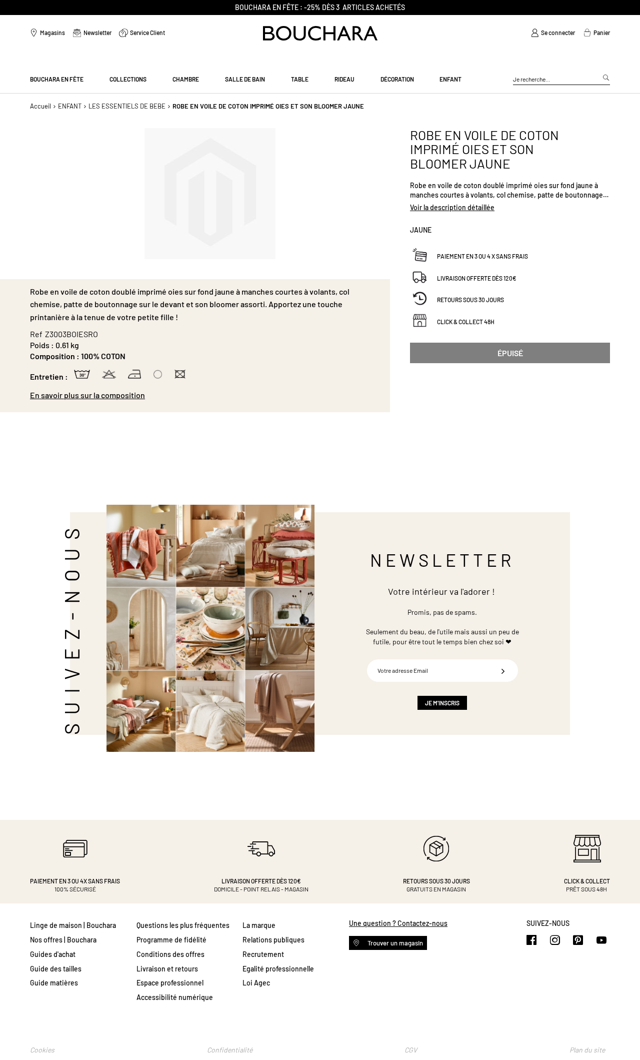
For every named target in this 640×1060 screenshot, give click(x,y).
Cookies (42, 1049)
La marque (259, 925)
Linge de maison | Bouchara (73, 925)
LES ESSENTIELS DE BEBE (127, 106)
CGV (410, 1049)
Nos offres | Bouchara (63, 939)
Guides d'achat (53, 954)
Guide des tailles (56, 968)
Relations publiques (273, 939)
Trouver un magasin (394, 943)
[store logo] (320, 33)
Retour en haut (622, 1032)
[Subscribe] (503, 670)
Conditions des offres (170, 954)
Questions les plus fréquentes (183, 925)
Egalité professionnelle (278, 968)
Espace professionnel (170, 982)
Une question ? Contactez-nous (398, 923)
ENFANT (70, 106)
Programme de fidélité (171, 939)
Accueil (40, 106)
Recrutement (263, 954)
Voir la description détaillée (452, 207)
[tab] (205, 395)
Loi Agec (256, 982)
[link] (553, 33)
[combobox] (561, 80)
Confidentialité (229, 1049)
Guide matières (54, 982)
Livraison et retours (167, 968)
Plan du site (587, 1049)
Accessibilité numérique (174, 997)
